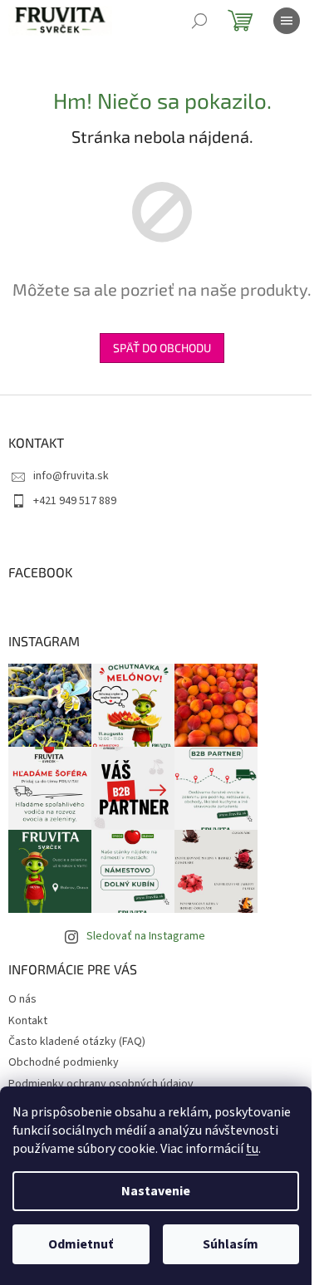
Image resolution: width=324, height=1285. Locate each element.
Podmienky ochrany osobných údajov (101, 1084)
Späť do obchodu (162, 348)
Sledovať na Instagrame (145, 936)
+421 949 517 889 (74, 501)
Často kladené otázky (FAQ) (76, 1041)
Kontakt (27, 1021)
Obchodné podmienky (63, 1062)
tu (252, 1149)
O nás (22, 999)
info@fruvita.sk (71, 476)
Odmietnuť (80, 1244)
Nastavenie (155, 1191)
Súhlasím (230, 1244)
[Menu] (286, 20)
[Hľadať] (199, 20)
